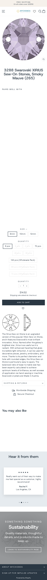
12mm (33, 234)
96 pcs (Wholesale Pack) (23, 267)
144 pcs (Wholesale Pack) (23, 260)
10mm (23, 234)
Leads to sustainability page (23, 550)
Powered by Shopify (23, 578)
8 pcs (7, 246)
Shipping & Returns (15, 383)
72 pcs (38, 246)
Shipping (13, 295)
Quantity (23, 241)
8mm (12, 234)
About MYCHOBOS (12, 567)
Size (23, 229)
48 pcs (17, 253)
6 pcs (17, 246)
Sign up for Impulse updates (19, 573)
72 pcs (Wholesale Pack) (23, 274)
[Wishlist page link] (35, 11)
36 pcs (28, 253)
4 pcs (27, 246)
